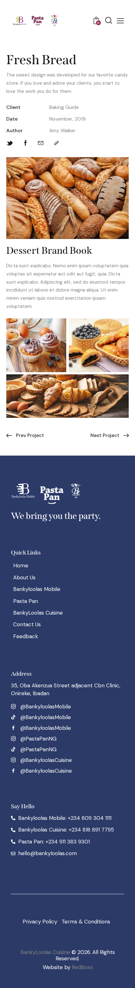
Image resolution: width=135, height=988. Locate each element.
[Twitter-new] (9, 143)
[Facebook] (25, 143)
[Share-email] (40, 143)
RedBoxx (82, 967)
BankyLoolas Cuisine (45, 952)
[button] (120, 21)
